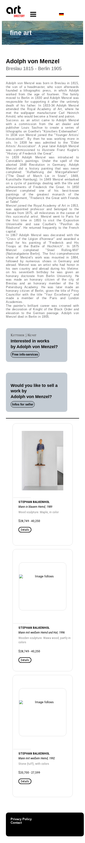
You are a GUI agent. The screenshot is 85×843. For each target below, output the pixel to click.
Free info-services (25, 354)
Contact (16, 822)
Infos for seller (22, 404)
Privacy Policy (21, 819)
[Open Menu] (33, 14)
